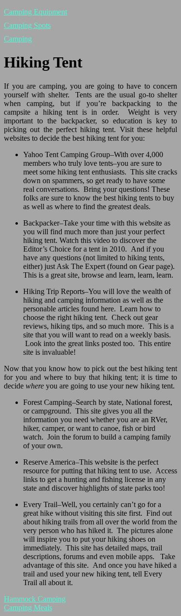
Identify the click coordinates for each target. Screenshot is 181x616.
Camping (18, 39)
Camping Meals (28, 607)
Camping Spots (27, 25)
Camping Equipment (35, 12)
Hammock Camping (35, 599)
